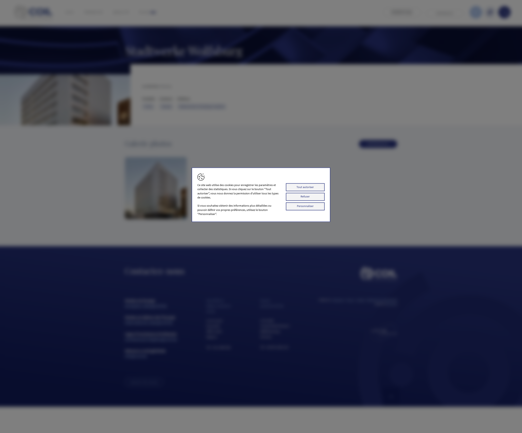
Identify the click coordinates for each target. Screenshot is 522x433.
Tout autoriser (305, 187)
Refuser (305, 196)
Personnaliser (305, 206)
